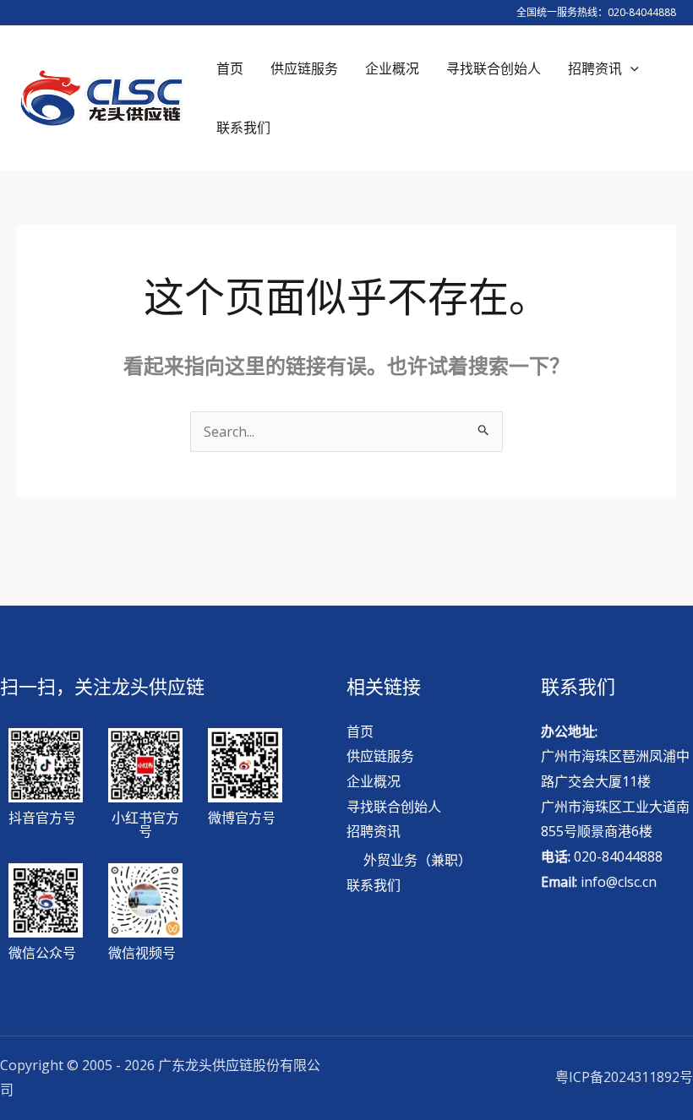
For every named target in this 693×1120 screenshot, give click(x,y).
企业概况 (373, 781)
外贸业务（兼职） (417, 860)
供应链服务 (380, 756)
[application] (630, 68)
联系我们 (373, 885)
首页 (360, 731)
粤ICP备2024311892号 (624, 1077)
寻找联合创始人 (393, 806)
